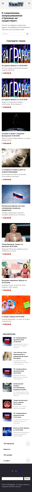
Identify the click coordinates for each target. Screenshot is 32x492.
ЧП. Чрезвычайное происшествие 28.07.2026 (20, 371)
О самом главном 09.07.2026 (13, 317)
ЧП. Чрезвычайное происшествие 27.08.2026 (20, 340)
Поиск (27, 478)
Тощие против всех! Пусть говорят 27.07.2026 (20, 402)
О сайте (7, 461)
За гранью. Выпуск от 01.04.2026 (14, 99)
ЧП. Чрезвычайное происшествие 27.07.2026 (20, 415)
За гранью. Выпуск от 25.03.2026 (14, 65)
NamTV (12, 484)
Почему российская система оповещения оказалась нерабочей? (13, 208)
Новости (7, 449)
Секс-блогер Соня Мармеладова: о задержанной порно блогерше (20, 355)
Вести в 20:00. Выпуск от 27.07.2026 (21, 429)
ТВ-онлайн (8, 455)
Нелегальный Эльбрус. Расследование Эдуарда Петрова (19, 386)
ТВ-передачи (9, 443)
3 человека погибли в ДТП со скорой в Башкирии (13, 171)
